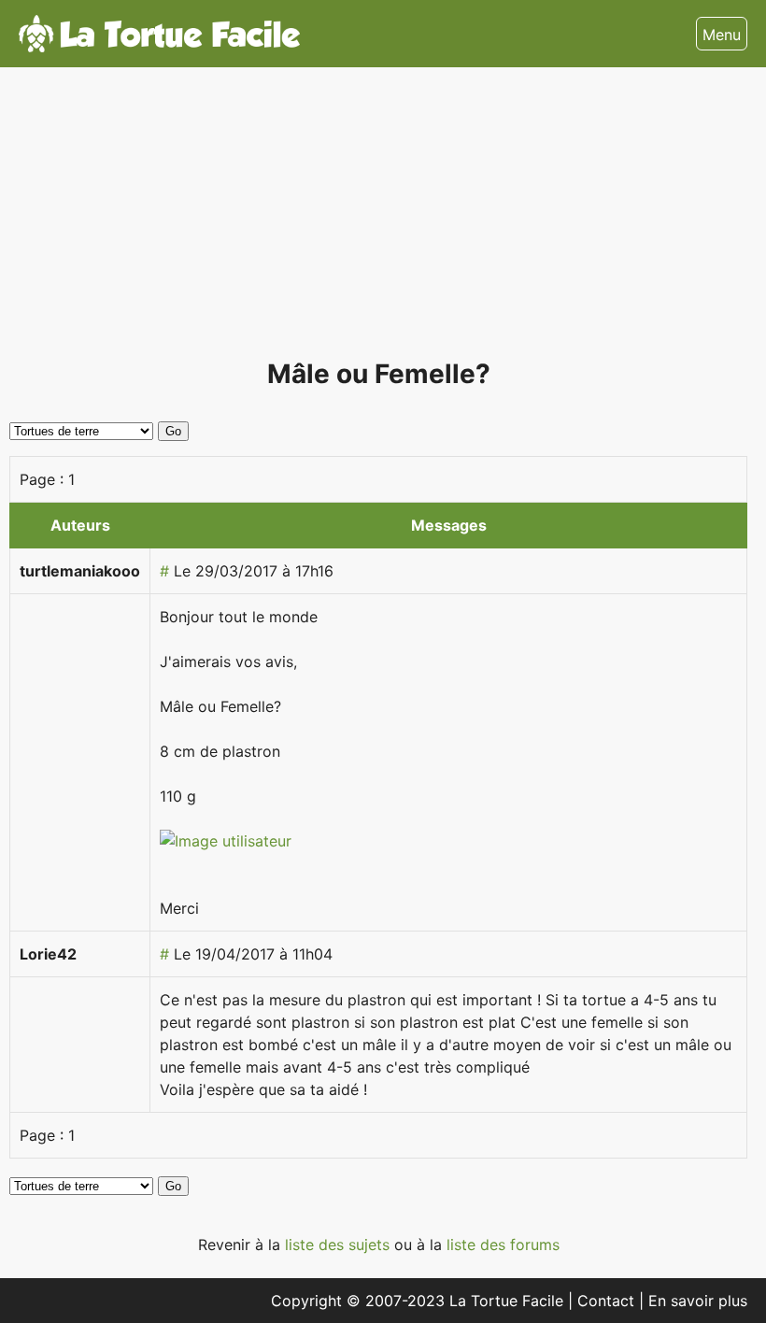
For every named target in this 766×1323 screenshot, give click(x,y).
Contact (608, 1300)
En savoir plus (697, 1300)
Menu (721, 34)
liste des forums (503, 1244)
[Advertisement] (378, 220)
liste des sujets (339, 1244)
